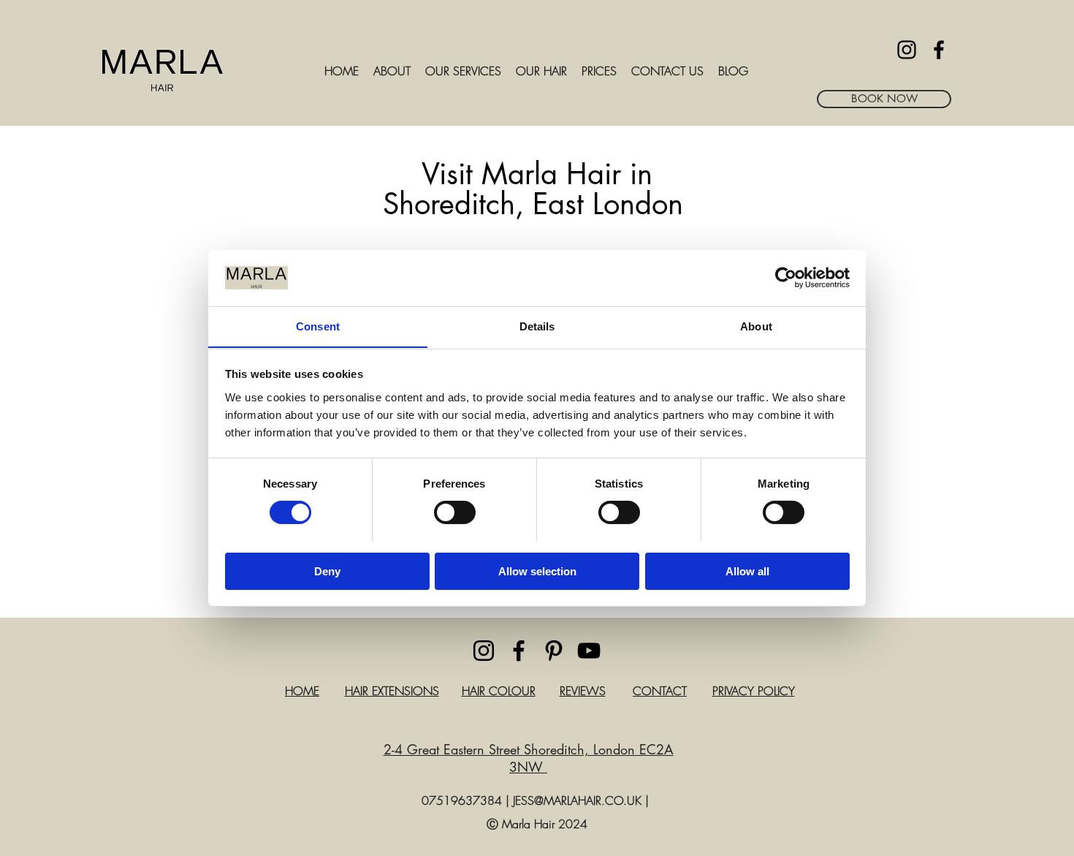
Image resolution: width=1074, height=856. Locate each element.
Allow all (747, 570)
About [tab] (756, 325)
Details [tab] (537, 325)
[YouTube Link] (589, 650)
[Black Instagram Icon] (484, 650)
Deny (327, 570)
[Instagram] (906, 49)
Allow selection (537, 570)
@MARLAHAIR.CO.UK (587, 800)
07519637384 (462, 800)
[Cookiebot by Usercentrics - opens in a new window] (786, 278)
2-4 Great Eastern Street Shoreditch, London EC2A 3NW (529, 758)
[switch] (455, 512)
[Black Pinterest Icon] (554, 650)
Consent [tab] (318, 325)
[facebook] (938, 49)
